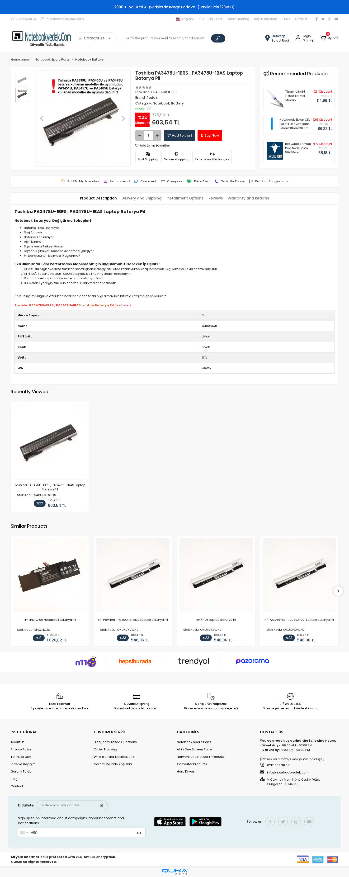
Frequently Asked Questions (115, 742)
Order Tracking (238, 19)
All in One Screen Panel (194, 749)
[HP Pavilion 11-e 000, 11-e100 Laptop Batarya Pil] (133, 576)
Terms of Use (21, 756)
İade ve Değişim (23, 764)
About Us (17, 742)
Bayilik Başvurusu (266, 19)
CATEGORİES (188, 732)
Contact (301, 19)
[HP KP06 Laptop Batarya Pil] (216, 576)
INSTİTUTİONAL (24, 732)
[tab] (98, 198)
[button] (329, 38)
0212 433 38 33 (277, 765)
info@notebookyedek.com (288, 772)
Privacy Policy (21, 749)
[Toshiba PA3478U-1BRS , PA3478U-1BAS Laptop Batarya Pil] (49, 441)
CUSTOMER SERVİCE (111, 732)
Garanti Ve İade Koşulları (113, 764)
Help (287, 19)
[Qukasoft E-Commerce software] (174, 872)
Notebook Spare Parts (194, 742)
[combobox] (23, 832)
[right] (338, 591)
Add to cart (182, 135)
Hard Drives (186, 771)
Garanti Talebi (21, 771)
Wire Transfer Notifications (114, 756)
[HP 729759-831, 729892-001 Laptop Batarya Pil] (299, 576)
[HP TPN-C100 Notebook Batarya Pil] (49, 576)
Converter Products (192, 764)
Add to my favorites (154, 145)
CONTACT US (271, 732)
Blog (14, 779)
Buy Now (211, 135)
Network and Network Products (201, 756)
